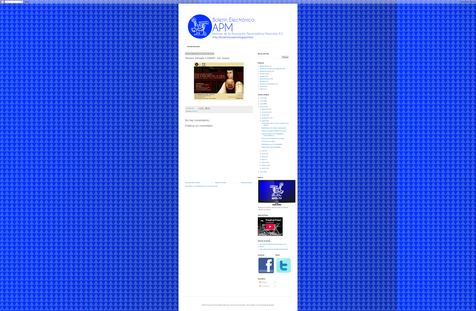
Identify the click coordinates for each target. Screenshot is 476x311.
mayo (264, 156)
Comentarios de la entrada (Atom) (205, 186)
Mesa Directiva (265, 79)
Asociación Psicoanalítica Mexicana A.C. (273, 244)
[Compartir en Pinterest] (209, 108)
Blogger (271, 305)
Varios (262, 86)
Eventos (194, 111)
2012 (262, 107)
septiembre (266, 118)
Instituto (262, 76)
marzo (264, 162)
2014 (262, 101)
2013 (262, 104)
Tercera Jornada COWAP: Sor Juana (274, 131)
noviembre (265, 112)
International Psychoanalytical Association (274, 249)
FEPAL (262, 247)
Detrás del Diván (265, 71)
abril (263, 159)
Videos (262, 89)
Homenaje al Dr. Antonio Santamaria (274, 128)
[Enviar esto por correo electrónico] (199, 108)
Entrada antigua (246, 182)
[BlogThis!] (202, 108)
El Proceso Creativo (268, 141)
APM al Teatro (264, 66)
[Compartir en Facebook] (206, 108)
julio (263, 151)
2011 (262, 172)
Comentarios (265, 286)
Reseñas (263, 81)
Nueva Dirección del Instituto (271, 147)
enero (264, 168)
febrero (264, 165)
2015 (262, 98)
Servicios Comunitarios (267, 84)
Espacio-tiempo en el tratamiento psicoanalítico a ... (273, 134)
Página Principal (220, 182)
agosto (264, 121)
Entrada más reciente (193, 182)
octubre (264, 115)
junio (264, 154)
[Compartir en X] (204, 108)
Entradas (264, 282)
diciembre (265, 109)
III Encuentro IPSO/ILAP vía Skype (273, 138)
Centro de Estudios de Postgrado (271, 69)
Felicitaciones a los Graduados (272, 144)
